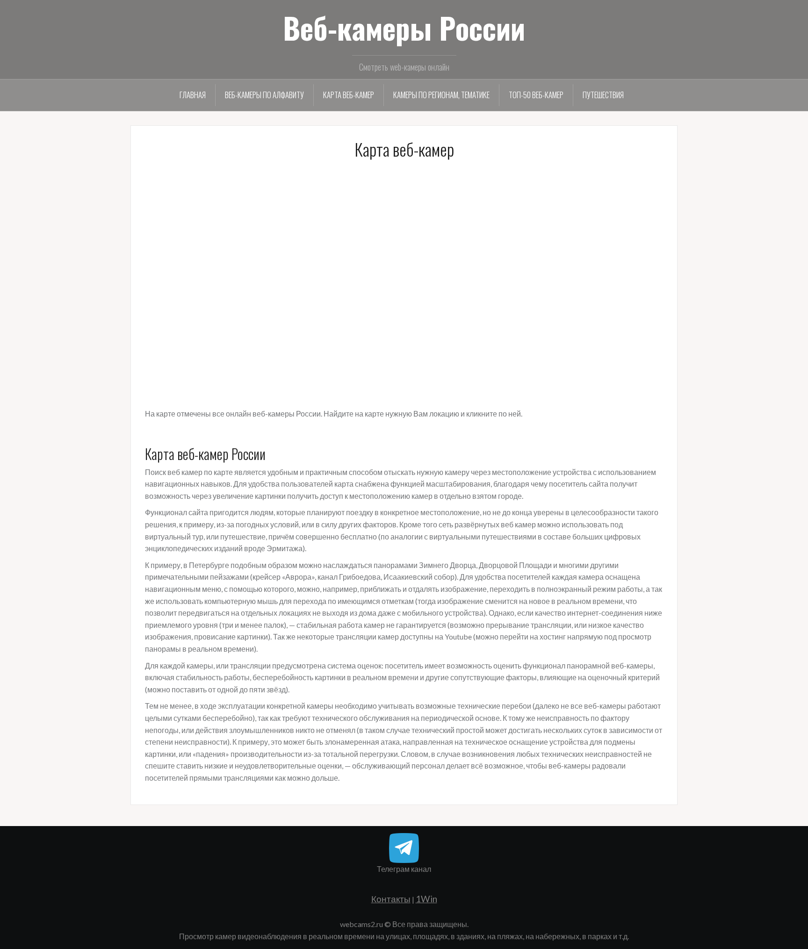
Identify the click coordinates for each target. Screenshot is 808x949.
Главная (193, 95)
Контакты (391, 898)
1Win (426, 898)
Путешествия (603, 95)
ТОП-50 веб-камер (536, 95)
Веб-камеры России (404, 27)
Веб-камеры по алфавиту (264, 95)
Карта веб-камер (348, 95)
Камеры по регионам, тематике (441, 95)
